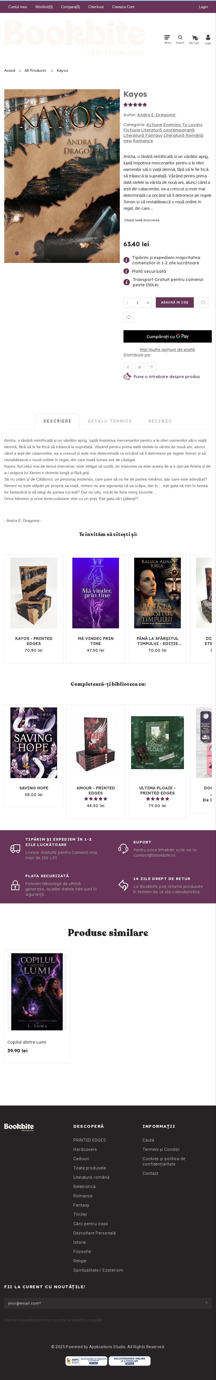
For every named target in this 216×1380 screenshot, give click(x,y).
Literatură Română (183, 135)
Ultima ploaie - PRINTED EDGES (157, 790)
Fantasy (81, 1205)
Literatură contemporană (168, 130)
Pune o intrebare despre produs (167, 376)
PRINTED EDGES (89, 1140)
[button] (135, 104)
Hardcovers (85, 1149)
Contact (150, 1173)
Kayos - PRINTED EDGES (34, 641)
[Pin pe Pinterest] (151, 367)
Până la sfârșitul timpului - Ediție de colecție (158, 641)
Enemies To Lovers (182, 124)
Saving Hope (33, 788)
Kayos (62, 70)
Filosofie (82, 1251)
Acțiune (154, 124)
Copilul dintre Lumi (26, 1042)
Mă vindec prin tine (96, 641)
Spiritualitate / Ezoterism (98, 1270)
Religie (79, 1261)
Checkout (96, 7)
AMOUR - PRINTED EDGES (95, 790)
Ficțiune (131, 130)
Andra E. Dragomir (156, 114)
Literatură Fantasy (143, 135)
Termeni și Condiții (161, 1149)
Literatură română (91, 1177)
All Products (35, 70)
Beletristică (84, 1186)
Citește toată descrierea (141, 220)
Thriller (80, 1214)
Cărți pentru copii (90, 1224)
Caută (148, 1140)
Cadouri (81, 1158)
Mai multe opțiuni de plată (167, 349)
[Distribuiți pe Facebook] (127, 367)
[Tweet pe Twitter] (139, 367)
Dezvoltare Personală (94, 1233)
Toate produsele (89, 1168)
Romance (143, 140)
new (127, 140)
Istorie (79, 1242)
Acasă (9, 70)
